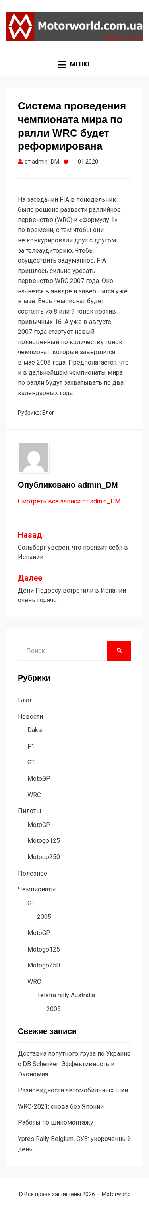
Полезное (32, 873)
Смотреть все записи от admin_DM (69, 501)
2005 (44, 916)
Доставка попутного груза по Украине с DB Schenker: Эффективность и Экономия (74, 1064)
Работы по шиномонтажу (55, 1122)
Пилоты (29, 811)
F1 (31, 746)
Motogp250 (43, 857)
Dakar (35, 730)
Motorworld (116, 1194)
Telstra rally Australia (66, 995)
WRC (34, 795)
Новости (30, 716)
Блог (48, 413)
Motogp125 (43, 840)
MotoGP (38, 778)
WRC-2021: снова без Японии (61, 1106)
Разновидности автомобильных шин (73, 1090)
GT (31, 762)
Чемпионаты (37, 889)
